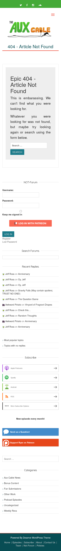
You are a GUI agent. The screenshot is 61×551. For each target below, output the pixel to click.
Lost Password (9, 241)
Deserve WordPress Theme (37, 537)
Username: (8, 190)
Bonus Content (11, 483)
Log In (8, 234)
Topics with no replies (14, 345)
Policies (40, 545)
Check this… (24, 310)
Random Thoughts (27, 315)
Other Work (9, 494)
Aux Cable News (12, 477)
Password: (8, 200)
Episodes (17, 542)
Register (6, 238)
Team (18, 545)
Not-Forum (29, 545)
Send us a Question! (20, 431)
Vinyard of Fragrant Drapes (38, 304)
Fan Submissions (12, 488)
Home (7, 542)
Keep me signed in (12, 214)
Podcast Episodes (13, 499)
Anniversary (24, 273)
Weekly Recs (10, 510)
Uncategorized (11, 505)
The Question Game (28, 299)
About (39, 542)
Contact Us (49, 542)
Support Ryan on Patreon (22, 442)
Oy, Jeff (21, 279)
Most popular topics (13, 340)
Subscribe (29, 542)
